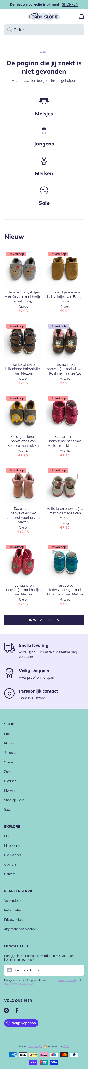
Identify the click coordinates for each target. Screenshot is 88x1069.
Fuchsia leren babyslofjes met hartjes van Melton (23, 590)
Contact (9, 874)
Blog (7, 836)
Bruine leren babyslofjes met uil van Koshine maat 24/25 (65, 369)
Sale (7, 809)
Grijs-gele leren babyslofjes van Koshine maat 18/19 (23, 441)
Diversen (10, 781)
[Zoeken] (8, 29)
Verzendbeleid (14, 900)
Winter (9, 762)
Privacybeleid (13, 919)
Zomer (8, 771)
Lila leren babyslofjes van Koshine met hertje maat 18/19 (23, 296)
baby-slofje (35, 1046)
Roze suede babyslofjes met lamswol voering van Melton (23, 515)
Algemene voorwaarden (21, 929)
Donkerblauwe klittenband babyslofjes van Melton (23, 369)
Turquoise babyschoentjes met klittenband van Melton (65, 590)
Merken (44, 173)
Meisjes (44, 113)
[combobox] (44, 29)
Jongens (44, 143)
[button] (81, 16)
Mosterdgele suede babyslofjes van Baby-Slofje (65, 296)
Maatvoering (13, 845)
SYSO (66, 1046)
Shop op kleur (14, 800)
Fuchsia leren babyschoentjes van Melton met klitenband (64, 441)
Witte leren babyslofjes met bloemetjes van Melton (65, 513)
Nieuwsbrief (12, 855)
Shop (8, 734)
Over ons (10, 864)
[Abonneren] (78, 970)
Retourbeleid (13, 910)
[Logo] (44, 16)
